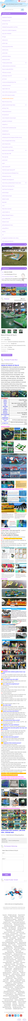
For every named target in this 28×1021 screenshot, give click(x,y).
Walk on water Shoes (18, 978)
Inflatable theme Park (6, 176)
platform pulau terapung (15, 981)
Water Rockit (11, 966)
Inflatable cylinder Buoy (8, 987)
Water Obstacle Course (8, 958)
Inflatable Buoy (9, 946)
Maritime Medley (21, 992)
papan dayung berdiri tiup (19, 956)
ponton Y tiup (5, 23)
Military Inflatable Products (7, 215)
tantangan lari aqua (8, 925)
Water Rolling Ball (19, 952)
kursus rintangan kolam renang (8, 140)
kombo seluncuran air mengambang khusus (15, 835)
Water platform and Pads (7, 147)
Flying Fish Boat (21, 915)
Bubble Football (5, 199)
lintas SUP (6, 938)
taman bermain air (10, 961)
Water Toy (15, 1003)
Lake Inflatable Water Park (20, 966)
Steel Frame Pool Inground (7, 189)
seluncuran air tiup (20, 932)
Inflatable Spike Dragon (18, 1008)
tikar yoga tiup (5, 156)
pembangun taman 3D (7, 75)
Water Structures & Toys (7, 101)
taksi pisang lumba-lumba (7, 46)
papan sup (21, 971)
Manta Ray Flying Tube (10, 964)
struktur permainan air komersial (8, 66)
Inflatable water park (12, 915)
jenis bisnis (4, 79)
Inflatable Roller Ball (18, 946)
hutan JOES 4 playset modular (8, 95)
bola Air (23, 981)
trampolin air (4, 124)
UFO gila (4, 36)
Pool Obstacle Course (7, 923)
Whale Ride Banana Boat (9, 991)
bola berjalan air (8, 982)
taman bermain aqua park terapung (10, 998)
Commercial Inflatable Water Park (9, 82)
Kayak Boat (14, 1004)
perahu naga (4, 43)
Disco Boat (4, 966)
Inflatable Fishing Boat (10, 977)
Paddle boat (22, 972)
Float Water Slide (9, 939)
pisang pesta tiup (8, 978)
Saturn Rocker (22, 933)
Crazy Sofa (4, 943)
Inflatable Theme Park (8, 948)
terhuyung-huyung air (6, 111)
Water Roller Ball (13, 916)
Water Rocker (9, 930)
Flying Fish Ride (7, 1005)
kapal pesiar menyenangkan (8, 150)
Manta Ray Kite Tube (7, 1007)
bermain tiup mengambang (14, 840)
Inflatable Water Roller (8, 917)
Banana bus (21, 1004)
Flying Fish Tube (7, 965)
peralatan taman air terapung (10, 919)
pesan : (4, 858)
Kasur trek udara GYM (6, 153)
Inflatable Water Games (19, 925)
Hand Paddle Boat (9, 994)
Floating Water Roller (7, 962)
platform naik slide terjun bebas (8, 105)
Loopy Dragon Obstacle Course (9, 992)
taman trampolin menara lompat (9, 118)
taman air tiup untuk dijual (10, 929)
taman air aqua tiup (7, 1003)
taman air (6, 916)
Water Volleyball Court (9, 952)
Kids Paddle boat (6, 974)
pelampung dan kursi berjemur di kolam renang (12, 137)
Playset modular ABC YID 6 (7, 69)
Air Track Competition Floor (16, 988)
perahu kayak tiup (9, 941)
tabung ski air (5, 40)
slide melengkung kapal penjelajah (9, 1001)
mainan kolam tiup (22, 945)
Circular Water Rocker (21, 943)
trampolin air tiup (6, 922)
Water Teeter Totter (19, 920)
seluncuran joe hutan (8, 1000)
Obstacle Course (21, 1003)
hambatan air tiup (21, 959)
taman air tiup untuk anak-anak (9, 959)
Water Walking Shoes (6, 945)
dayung (3, 231)
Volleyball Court (18, 961)
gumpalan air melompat (7, 121)
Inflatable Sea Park (6, 134)
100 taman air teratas (6, 72)
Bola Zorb (20, 984)
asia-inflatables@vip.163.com (10, 274)
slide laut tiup (12, 975)
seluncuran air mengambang (19, 923)
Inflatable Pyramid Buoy (20, 987)
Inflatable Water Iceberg (10, 985)
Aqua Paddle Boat (18, 994)
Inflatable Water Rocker (18, 968)
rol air (3, 205)
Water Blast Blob (21, 938)
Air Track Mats (21, 916)
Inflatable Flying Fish (9, 920)
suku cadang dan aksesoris (7, 241)
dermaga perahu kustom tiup (20, 954)
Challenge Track (21, 926)
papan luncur (5, 981)
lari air (24, 1007)
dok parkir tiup (20, 929)
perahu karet (4, 160)
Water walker (6, 979)
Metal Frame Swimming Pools (8, 186)
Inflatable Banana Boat (19, 917)
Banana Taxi (4, 928)
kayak (3, 163)
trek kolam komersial (6, 85)
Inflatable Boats (20, 985)
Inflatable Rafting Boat (7, 954)
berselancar (14, 971)
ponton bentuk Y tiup (19, 1000)
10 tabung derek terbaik (7, 62)
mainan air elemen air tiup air (12, 850)
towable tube (15, 965)
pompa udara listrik (6, 218)
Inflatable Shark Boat (7, 972)
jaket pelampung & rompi (7, 225)
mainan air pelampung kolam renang (9, 942)
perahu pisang (5, 49)
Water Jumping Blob (8, 956)
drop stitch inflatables (6, 33)
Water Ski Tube (20, 964)
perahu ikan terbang (6, 56)
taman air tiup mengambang (10, 926)
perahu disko (5, 53)
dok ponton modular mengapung (9, 30)
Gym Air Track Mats (18, 930)
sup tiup (12, 979)
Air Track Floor (8, 971)
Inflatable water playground (8, 179)
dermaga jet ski (22, 998)
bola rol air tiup (6, 933)
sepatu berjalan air (6, 212)
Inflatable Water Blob (10, 935)
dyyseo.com (18, 1013)
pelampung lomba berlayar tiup (14, 990)
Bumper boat (22, 995)
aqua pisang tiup (22, 942)
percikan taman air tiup (7, 949)
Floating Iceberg (8, 969)
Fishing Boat (19, 977)
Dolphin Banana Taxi (20, 991)
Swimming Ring (7, 1004)
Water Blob (21, 965)
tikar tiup (23, 974)
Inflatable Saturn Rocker (18, 969)
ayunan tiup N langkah (14, 997)
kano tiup (5, 975)
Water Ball (4, 202)
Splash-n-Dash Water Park (9, 932)
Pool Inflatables (12, 938)
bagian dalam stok (6, 88)
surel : (3, 853)
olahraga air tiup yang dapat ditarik (10, 995)
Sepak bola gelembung (18, 982)
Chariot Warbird (8, 1008)
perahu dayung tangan (7, 195)
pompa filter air (5, 228)
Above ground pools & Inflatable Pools (10, 173)
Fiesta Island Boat (14, 933)
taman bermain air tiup (19, 958)
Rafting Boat (16, 962)
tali (2, 234)
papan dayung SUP (6, 166)
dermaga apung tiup (21, 928)
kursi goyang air (5, 114)
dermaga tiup (16, 949)
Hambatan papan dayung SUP (8, 169)
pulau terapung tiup (6, 144)
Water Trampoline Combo (17, 955)
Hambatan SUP (21, 919)
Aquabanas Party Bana (7, 17)
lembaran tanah (5, 221)
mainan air (14, 945)
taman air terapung (22, 1001)
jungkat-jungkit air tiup (20, 979)
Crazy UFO (8, 955)
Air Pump (7, 988)
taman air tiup (4, 840)
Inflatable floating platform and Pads (10, 27)
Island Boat (22, 962)
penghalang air (5, 131)
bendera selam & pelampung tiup (9, 127)
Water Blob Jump (11, 943)
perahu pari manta (6, 59)
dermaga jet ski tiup (6, 20)
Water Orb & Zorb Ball (6, 208)
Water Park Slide (18, 939)
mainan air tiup (10, 951)
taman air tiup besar (18, 941)
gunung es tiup (5, 108)
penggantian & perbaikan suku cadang (10, 238)
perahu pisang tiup (16, 974)
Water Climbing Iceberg (19, 948)
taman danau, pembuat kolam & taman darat (11, 182)
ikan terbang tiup (12, 928)
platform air (23, 949)
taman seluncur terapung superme (9, 92)
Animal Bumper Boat (20, 975)
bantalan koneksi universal (7, 98)
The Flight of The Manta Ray (18, 1005)
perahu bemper (5, 192)
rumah (23, 298)
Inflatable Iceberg (8, 968)
